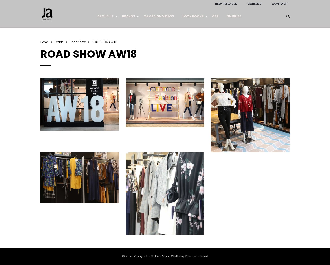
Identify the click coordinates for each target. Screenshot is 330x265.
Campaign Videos (159, 16)
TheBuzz (234, 16)
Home (44, 42)
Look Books (193, 16)
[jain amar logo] (47, 16)
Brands (128, 16)
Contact (280, 4)
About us (105, 16)
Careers (254, 4)
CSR (215, 16)
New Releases (226, 4)
